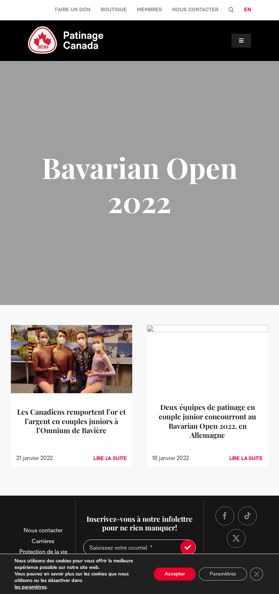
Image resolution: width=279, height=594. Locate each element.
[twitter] (236, 538)
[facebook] (224, 515)
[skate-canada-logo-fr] (66, 28)
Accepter (175, 573)
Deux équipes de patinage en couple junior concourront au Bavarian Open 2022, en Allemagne (207, 421)
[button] (231, 10)
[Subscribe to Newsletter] (187, 547)
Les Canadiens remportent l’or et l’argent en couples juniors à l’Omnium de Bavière (71, 421)
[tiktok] (247, 515)
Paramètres (223, 573)
